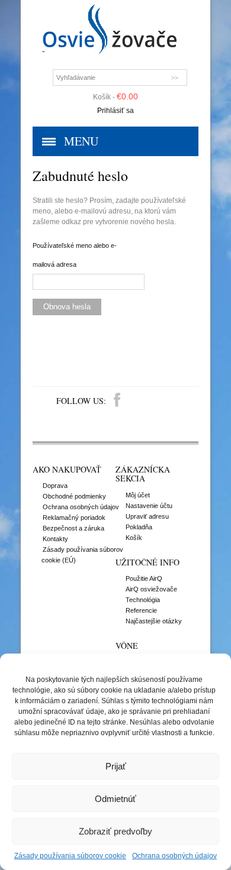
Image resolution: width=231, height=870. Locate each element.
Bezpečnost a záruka (73, 528)
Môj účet (138, 495)
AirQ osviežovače (151, 589)
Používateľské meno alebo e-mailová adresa (75, 255)
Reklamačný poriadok (74, 517)
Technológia (143, 599)
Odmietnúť (115, 799)
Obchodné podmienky (74, 496)
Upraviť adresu (147, 516)
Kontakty (55, 538)
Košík (134, 537)
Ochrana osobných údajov (174, 856)
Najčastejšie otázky (154, 621)
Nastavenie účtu (149, 505)
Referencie (141, 610)
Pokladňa (139, 527)
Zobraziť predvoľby (115, 831)
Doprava (55, 485)
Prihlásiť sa (115, 110)
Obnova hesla (67, 306)
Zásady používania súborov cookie (70, 856)
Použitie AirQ (144, 578)
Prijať (115, 766)
